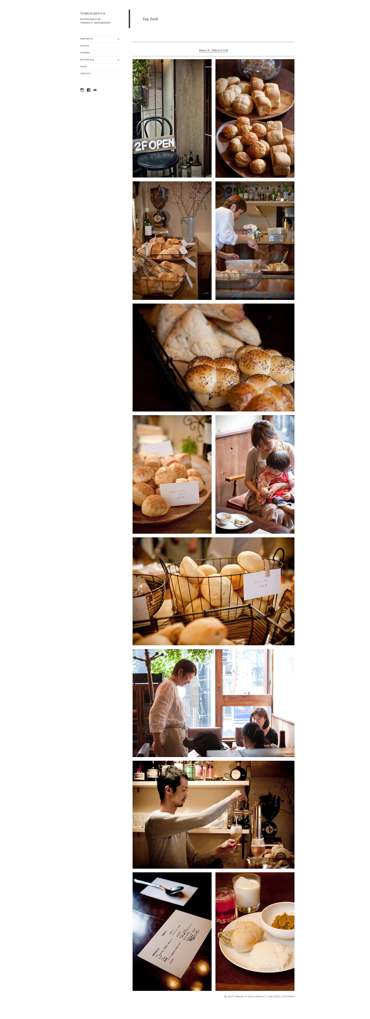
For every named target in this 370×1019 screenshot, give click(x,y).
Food (83, 66)
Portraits (86, 39)
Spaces (84, 46)
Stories (85, 52)
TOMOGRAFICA (92, 13)
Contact (85, 73)
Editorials (87, 59)
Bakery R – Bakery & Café (213, 50)
